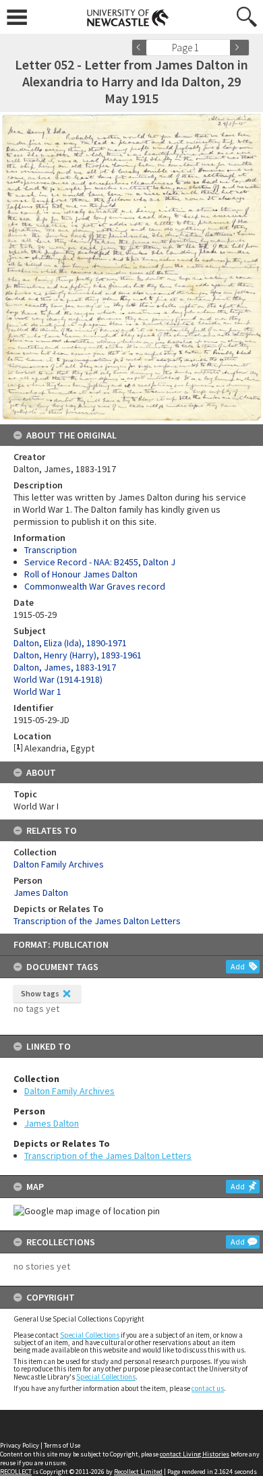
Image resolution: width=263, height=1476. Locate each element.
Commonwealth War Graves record (94, 586)
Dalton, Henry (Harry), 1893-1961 (77, 655)
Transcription (50, 550)
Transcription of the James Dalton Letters (108, 1155)
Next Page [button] (239, 47)
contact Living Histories (194, 1454)
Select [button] (224, 47)
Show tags (40, 993)
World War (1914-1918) (58, 679)
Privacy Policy (19, 1445)
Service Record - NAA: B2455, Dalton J (99, 562)
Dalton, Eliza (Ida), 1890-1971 (70, 643)
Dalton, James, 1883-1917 (64, 667)
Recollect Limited (138, 1471)
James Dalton (51, 1123)
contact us (208, 1388)
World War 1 (37, 691)
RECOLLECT (16, 1471)
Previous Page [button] (141, 47)
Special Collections (89, 1335)
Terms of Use (62, 1445)
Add (238, 966)
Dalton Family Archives (69, 1091)
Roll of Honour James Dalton (81, 574)
